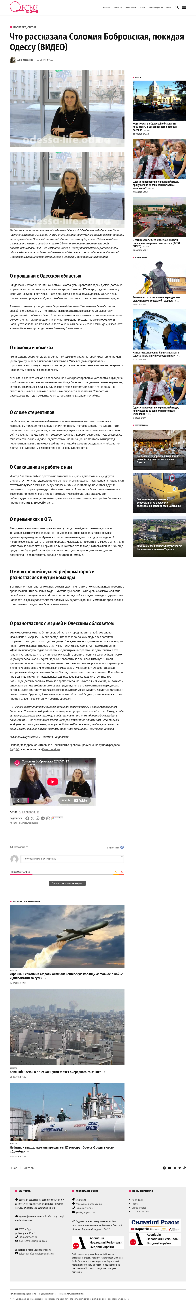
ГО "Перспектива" (141, 1211)
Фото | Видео (154, 7)
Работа (135, 1203)
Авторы (29, 1168)
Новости (106, 7)
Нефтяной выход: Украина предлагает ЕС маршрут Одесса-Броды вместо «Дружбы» (62, 1149)
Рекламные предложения (89, 1204)
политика (23, 823)
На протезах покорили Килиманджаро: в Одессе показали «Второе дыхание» (156, 354)
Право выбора (51, 749)
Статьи (116, 7)
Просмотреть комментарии (67, 883)
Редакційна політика (47, 1294)
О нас (168, 7)
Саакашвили (33, 823)
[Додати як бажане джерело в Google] (57, 818)
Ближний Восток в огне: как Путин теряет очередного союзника (55, 1072)
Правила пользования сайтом (71, 1294)
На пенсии (137, 1199)
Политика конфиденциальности (23, 1294)
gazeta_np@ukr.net (85, 1212)
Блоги (142, 7)
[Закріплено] (183, 7)
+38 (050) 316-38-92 (85, 1208)
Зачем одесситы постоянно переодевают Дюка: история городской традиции (156, 299)
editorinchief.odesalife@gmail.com (36, 1253)
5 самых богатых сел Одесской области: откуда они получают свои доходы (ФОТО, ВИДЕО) (157, 243)
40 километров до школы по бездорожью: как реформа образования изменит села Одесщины (159, 502)
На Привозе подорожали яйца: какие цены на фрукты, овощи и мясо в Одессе (158, 459)
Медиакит (81, 1199)
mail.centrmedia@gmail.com (33, 1241)
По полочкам (131, 7)
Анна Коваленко (25, 60)
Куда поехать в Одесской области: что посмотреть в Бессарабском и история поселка (155, 127)
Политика (19, 27)
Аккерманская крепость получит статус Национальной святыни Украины (159, 547)
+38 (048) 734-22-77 (28, 1237)
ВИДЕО (14, 749)
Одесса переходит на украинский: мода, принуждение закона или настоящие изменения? (156, 185)
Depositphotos (139, 1207)
